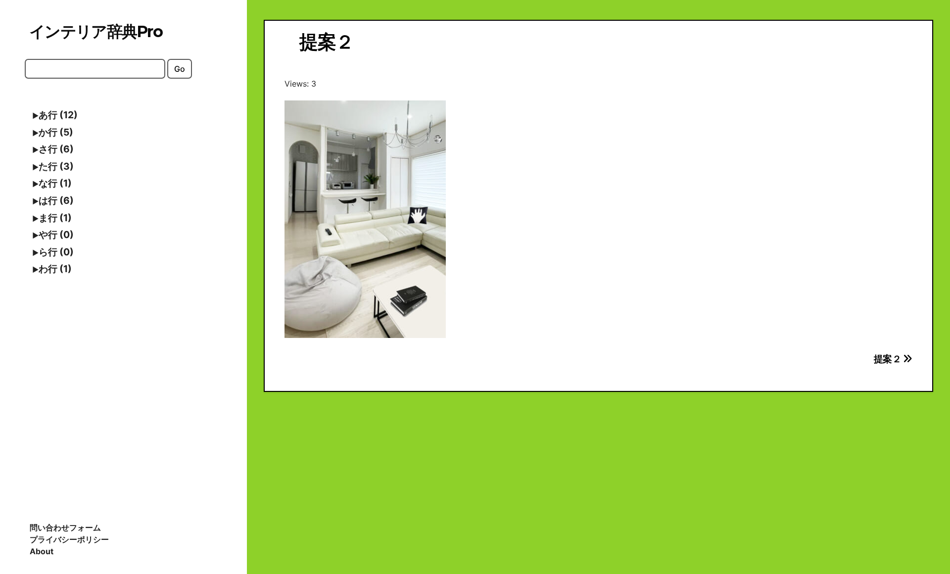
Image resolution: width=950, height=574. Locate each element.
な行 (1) (55, 183)
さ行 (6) (56, 149)
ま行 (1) (55, 218)
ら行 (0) (56, 252)
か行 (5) (56, 132)
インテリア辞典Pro (95, 31)
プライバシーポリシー (69, 539)
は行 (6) (56, 200)
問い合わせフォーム (65, 527)
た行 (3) (56, 166)
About (41, 551)
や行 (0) (56, 234)
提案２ (888, 359)
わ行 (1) (55, 269)
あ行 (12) (58, 115)
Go (179, 69)
